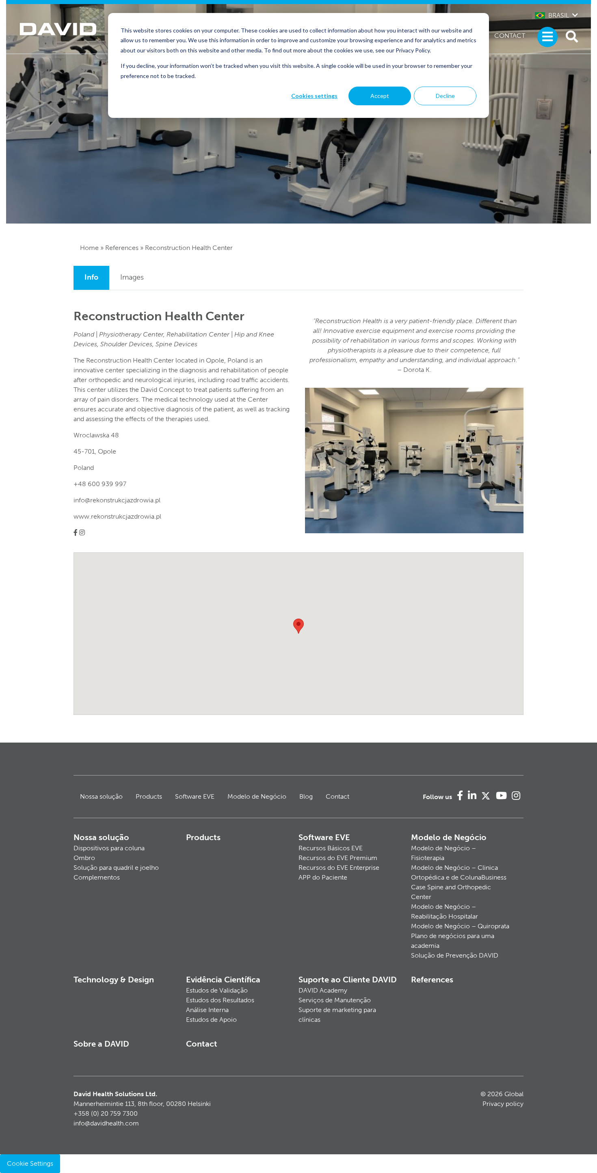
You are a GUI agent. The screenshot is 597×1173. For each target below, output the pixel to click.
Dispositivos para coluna (109, 848)
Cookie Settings (30, 1163)
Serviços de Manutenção (334, 1000)
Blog (306, 796)
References (121, 248)
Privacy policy (502, 1104)
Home (89, 248)
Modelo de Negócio (256, 796)
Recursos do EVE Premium (337, 858)
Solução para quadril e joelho (116, 867)
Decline (445, 95)
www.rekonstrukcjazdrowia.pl (117, 516)
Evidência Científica (223, 979)
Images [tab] (132, 277)
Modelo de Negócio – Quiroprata (460, 926)
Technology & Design (114, 979)
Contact (509, 35)
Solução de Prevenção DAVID (454, 955)
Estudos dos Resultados (220, 1000)
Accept (379, 95)
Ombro (84, 858)
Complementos (97, 877)
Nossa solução (101, 796)
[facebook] (76, 533)
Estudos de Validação (217, 990)
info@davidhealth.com (106, 1123)
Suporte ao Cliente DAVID (347, 979)
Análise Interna (207, 1010)
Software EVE (194, 796)
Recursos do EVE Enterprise (338, 867)
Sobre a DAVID (101, 1044)
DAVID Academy (322, 990)
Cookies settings (314, 95)
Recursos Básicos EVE (330, 848)
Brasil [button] (558, 15)
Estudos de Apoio (211, 1019)
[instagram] (82, 533)
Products (149, 796)
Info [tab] (91, 277)
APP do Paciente (322, 877)
